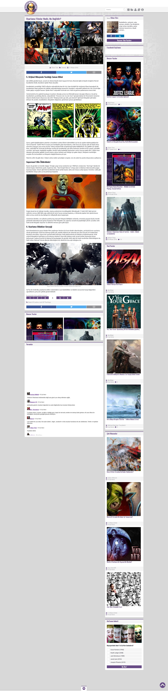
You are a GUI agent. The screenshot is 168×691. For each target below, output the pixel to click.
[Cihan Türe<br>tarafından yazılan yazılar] (112, 22)
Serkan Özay (111, 192)
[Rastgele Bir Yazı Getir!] (128, 9)
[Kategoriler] (132, 9)
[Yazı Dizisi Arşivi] (139, 9)
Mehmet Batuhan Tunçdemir (117, 425)
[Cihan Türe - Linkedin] (119, 36)
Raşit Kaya (111, 102)
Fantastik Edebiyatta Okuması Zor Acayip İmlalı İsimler (123, 374)
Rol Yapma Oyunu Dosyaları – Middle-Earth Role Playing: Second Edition (121, 188)
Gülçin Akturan (112, 478)
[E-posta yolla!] (94, 72)
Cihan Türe (54, 67)
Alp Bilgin (111, 290)
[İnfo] (142, 9)
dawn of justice (33, 302)
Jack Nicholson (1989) (118, 656)
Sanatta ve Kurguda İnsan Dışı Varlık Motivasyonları (122, 142)
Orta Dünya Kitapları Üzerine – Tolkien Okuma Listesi (123, 419)
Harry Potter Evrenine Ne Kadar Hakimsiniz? (120, 472)
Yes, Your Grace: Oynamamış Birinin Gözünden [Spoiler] (123, 329)
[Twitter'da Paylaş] (71, 72)
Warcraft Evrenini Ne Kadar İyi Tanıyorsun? (120, 517)
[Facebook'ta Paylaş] (41, 72)
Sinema (63, 67)
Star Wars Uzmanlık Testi (114, 607)
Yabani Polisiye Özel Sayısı (115, 284)
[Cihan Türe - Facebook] (111, 36)
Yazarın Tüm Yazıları (124, 40)
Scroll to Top (162, 685)
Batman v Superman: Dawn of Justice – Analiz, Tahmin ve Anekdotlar (123, 233)
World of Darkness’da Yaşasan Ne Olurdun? (119, 562)
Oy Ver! (124, 666)
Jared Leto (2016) (116, 659)
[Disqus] (64, 368)
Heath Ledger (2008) (117, 653)
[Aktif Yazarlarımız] (135, 9)
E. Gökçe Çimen (112, 523)
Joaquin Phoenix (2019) (118, 662)
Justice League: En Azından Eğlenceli (118, 97)
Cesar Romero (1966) (117, 649)
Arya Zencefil (112, 568)
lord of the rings (45, 302)
